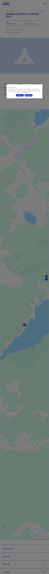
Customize (20, 95)
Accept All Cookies (28, 95)
